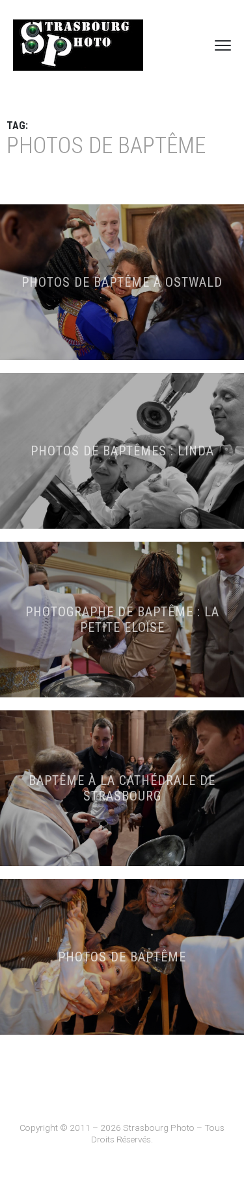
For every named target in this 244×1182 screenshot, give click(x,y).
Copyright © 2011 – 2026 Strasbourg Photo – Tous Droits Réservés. (122, 1133)
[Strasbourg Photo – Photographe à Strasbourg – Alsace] (78, 45)
